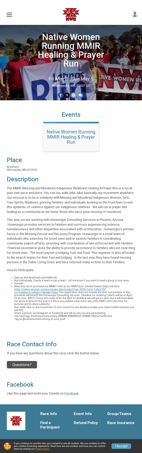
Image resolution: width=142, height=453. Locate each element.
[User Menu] (134, 13)
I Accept (121, 446)
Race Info (48, 414)
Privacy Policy (42, 448)
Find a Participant (50, 425)
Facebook (71, 393)
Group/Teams (119, 414)
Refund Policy (86, 423)
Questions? (21, 364)
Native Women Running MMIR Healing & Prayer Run (71, 50)
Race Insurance (120, 423)
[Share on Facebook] (60, 95)
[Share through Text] (80, 95)
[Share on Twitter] (67, 95)
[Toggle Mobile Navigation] (9, 15)
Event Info (83, 414)
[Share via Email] (73, 95)
